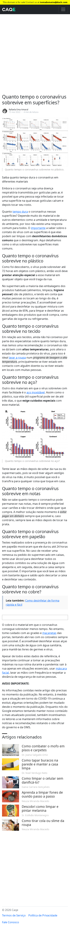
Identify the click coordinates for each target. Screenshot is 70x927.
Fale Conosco (10, 922)
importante (38, 228)
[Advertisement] (35, 51)
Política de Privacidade (42, 915)
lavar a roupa (17, 357)
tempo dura (20, 211)
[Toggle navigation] (63, 9)
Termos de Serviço (14, 915)
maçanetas (49, 633)
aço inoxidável (36, 392)
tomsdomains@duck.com (53, 2)
